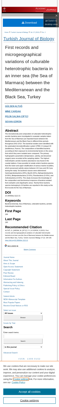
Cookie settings (20, 379)
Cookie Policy (18, 382)
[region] (29, 384)
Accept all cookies (29, 391)
